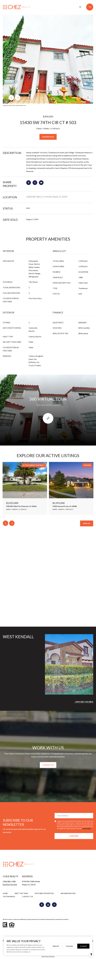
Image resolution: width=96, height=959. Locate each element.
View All (86, 523)
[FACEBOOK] (41, 904)
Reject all (56, 946)
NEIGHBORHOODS (68, 893)
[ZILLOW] (48, 904)
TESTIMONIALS (9, 896)
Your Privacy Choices (48, 956)
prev (11, 97)
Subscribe (74, 836)
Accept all (83, 946)
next (17, 97)
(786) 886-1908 (9, 881)
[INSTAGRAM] (54, 904)
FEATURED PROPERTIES (44, 893)
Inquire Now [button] (48, 137)
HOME (5, 893)
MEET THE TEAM (21, 893)
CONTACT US (27, 896)
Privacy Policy (86, 828)
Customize (69, 946)
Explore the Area (84, 702)
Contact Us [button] (48, 765)
